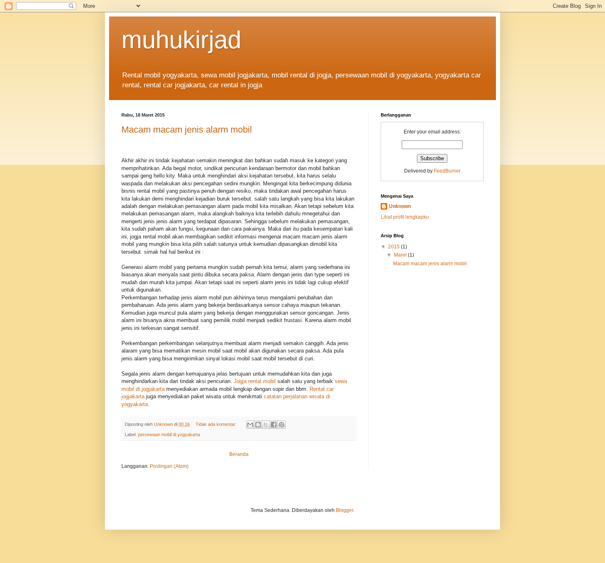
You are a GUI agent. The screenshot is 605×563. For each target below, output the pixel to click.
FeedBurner (447, 171)
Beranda (239, 454)
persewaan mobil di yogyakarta (169, 434)
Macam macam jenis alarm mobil (186, 129)
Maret (401, 255)
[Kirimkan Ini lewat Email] (250, 424)
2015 (394, 247)
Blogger (344, 510)
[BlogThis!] (258, 424)
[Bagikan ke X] (266, 424)
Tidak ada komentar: (216, 424)
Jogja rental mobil (255, 381)
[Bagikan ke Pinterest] (281, 424)
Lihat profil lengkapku (405, 217)
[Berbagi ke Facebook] (274, 424)
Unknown (400, 206)
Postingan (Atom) (169, 466)
